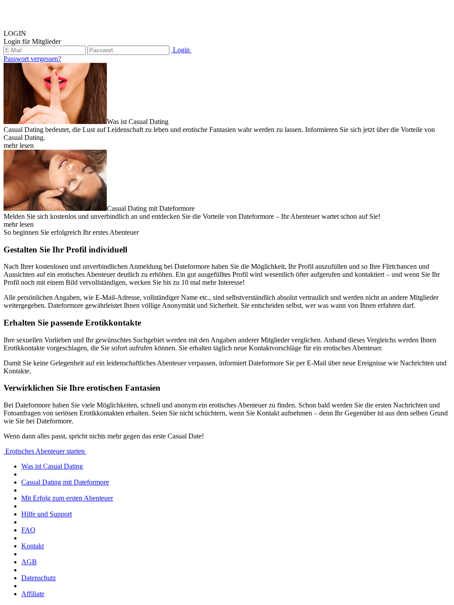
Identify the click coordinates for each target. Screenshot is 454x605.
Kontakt (32, 546)
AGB (29, 562)
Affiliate (32, 593)
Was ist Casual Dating (52, 466)
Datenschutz (38, 578)
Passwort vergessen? (32, 58)
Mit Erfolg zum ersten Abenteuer (67, 498)
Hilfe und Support (46, 514)
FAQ (28, 530)
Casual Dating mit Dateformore (65, 482)
